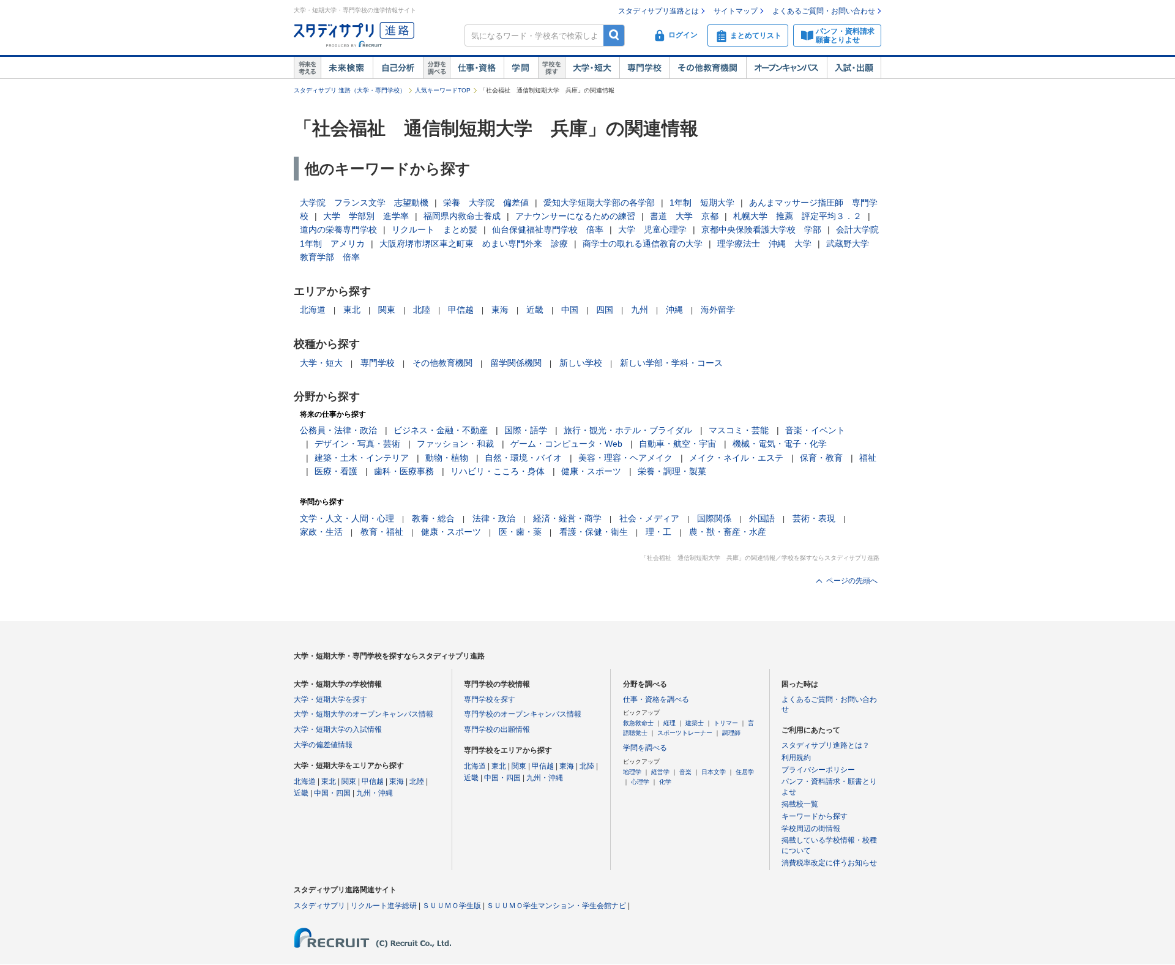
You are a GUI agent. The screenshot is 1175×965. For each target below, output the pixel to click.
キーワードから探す (814, 816)
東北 (351, 310)
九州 (639, 310)
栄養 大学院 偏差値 (486, 202)
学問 (521, 68)
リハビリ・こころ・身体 (497, 471)
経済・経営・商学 (567, 518)
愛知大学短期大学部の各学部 (599, 202)
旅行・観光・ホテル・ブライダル (628, 430)
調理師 (731, 732)
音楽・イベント (815, 430)
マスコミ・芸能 (739, 430)
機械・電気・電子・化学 (780, 444)
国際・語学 (525, 430)
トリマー (726, 723)
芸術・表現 (814, 518)
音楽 (685, 772)
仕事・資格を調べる (656, 699)
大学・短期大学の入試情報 (338, 729)
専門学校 (644, 68)
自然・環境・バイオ (523, 458)
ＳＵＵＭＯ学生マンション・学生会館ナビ (556, 905)
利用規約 (796, 757)
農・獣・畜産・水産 (727, 532)
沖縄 (674, 310)
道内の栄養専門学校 (338, 229)
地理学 (632, 772)
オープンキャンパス (786, 68)
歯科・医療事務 (404, 471)
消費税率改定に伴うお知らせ (829, 863)
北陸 (421, 310)
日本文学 (713, 772)
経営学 (660, 772)
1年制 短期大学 (702, 202)
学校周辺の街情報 (810, 828)
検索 (614, 35)
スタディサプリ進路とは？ (825, 745)
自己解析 (398, 68)
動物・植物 (446, 458)
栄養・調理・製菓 (672, 471)
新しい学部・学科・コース (671, 363)
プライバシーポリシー (818, 770)
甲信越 (461, 310)
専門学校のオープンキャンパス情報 (522, 714)
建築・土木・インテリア (362, 458)
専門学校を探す (489, 699)
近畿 (534, 310)
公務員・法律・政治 (338, 430)
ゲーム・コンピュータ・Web (566, 444)
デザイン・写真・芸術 (357, 444)
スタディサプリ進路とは (658, 11)
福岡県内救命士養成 (462, 216)
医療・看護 (336, 471)
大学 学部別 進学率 (366, 216)
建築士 (694, 723)
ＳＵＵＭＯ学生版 (451, 905)
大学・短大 (592, 68)
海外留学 (718, 310)
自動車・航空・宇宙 (677, 444)
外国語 (762, 518)
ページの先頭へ (852, 580)
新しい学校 (580, 363)
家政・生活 (321, 532)
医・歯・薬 (520, 532)
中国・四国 (332, 793)
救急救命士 (638, 723)
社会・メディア (649, 518)
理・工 (658, 532)
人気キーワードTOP (443, 90)
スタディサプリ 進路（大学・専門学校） (350, 90)
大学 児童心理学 (652, 229)
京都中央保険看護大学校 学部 (761, 229)
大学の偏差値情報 (323, 744)
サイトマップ (736, 11)
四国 (604, 310)
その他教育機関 (708, 68)
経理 (669, 723)
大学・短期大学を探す (330, 699)
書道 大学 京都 (684, 216)
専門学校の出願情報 (497, 729)
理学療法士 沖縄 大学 (764, 243)
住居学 (745, 772)
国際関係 (714, 518)
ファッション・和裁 (455, 444)
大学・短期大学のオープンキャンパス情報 (363, 714)
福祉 (867, 458)
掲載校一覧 (799, 804)
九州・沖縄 (374, 793)
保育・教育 (821, 458)
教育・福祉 (381, 532)
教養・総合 (433, 518)
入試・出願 (854, 68)
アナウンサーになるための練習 (575, 216)
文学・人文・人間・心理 (347, 518)
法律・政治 (493, 518)
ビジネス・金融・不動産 (441, 430)
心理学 (640, 781)
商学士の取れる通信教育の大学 (643, 243)
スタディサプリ (319, 905)
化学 (665, 781)
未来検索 (347, 68)
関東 (386, 310)
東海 (500, 310)
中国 (569, 310)
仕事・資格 (477, 68)
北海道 (313, 310)
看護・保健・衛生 (593, 532)
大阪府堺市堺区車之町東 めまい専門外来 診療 (473, 243)
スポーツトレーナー (684, 732)
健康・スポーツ (591, 471)
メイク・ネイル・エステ (736, 458)
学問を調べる (645, 747)
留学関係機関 (516, 363)
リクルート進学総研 (384, 905)
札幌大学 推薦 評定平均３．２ (797, 216)
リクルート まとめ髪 (434, 229)
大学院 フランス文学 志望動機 (364, 202)
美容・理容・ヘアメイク (625, 458)
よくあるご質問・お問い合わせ (823, 11)
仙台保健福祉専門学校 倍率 (547, 229)
